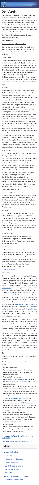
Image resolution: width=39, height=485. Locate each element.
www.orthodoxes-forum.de (18, 379)
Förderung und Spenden (13, 459)
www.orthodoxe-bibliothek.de (20, 403)
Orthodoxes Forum (21, 304)
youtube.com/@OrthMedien (12, 398)
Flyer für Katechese (11, 469)
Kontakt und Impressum (13, 480)
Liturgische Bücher (11, 462)
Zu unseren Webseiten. (9, 269)
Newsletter (8, 473)
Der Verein (8, 455)
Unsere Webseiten (11, 452)
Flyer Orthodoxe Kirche (13, 466)
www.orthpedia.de (16, 370)
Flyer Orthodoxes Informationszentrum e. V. (17, 441)
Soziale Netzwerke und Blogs (16, 476)
